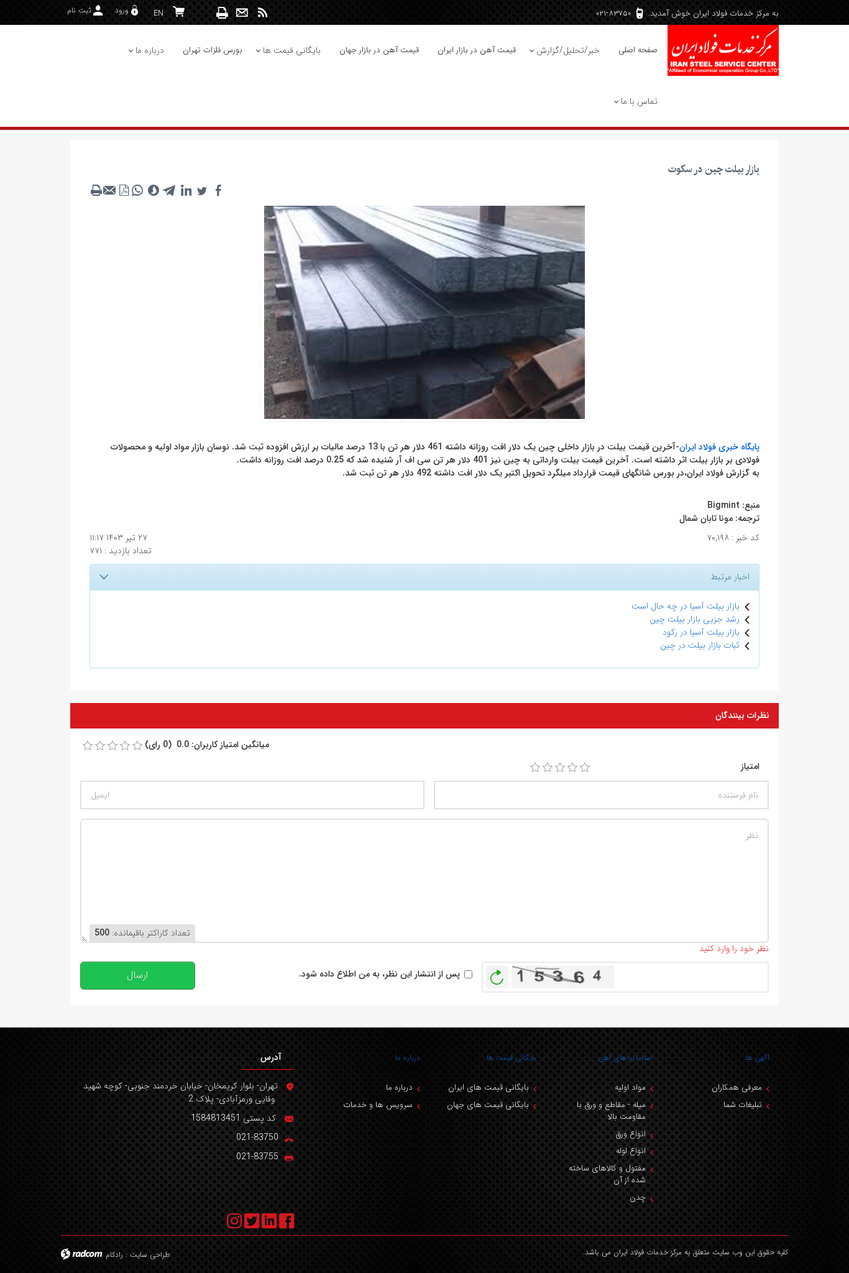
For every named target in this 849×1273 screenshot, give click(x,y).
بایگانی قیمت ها (511, 1058)
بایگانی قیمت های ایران (488, 1087)
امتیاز (750, 766)
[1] (535, 767)
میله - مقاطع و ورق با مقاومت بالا (611, 1111)
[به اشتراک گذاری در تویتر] (202, 190)
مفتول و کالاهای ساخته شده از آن (607, 1174)
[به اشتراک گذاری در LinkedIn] (185, 190)
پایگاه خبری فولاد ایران (719, 447)
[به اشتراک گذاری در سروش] (153, 190)
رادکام (114, 1255)
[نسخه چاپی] (222, 13)
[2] (547, 767)
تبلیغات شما (742, 1104)
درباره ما (407, 1058)
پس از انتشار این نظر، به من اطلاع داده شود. (379, 974)
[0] (87, 745)
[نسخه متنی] (96, 190)
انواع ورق (630, 1134)
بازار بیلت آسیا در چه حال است (685, 606)
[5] (584, 767)
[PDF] (123, 190)
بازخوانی (497, 974)
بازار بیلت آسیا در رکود (701, 632)
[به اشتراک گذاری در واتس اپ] (137, 190)
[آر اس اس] (262, 12)
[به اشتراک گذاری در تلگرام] (169, 190)
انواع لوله (631, 1150)
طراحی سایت (150, 1255)
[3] (560, 767)
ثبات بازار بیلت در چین (700, 645)
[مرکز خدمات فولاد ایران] (723, 50)
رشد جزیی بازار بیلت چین (694, 619)
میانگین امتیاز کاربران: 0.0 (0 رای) (207, 744)
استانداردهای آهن (626, 1058)
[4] (572, 767)
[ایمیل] (242, 12)
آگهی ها (757, 1058)
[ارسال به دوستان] (110, 190)
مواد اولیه (630, 1087)
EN (158, 13)
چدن (638, 1197)
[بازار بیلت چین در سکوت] (424, 311)
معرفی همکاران (737, 1087)
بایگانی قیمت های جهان (488, 1104)
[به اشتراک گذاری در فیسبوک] (218, 190)
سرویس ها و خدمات (378, 1104)
